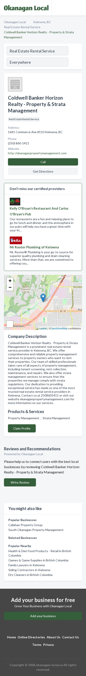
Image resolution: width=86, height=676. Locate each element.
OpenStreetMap (58, 328)
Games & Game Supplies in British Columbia (38, 560)
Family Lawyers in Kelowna (26, 565)
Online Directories (31, 637)
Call (43, 162)
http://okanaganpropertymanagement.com (37, 153)
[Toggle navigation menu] (80, 7)
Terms (36, 644)
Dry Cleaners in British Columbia (30, 575)
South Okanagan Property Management (36, 530)
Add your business (43, 616)
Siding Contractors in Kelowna (29, 570)
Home (11, 637)
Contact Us (70, 637)
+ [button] (10, 280)
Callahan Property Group (25, 525)
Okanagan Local (15, 22)
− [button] (10, 287)
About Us (53, 637)
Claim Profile (21, 428)
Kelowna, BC (42, 22)
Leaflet (43, 328)
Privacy (48, 644)
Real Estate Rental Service (22, 27)
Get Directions (43, 171)
